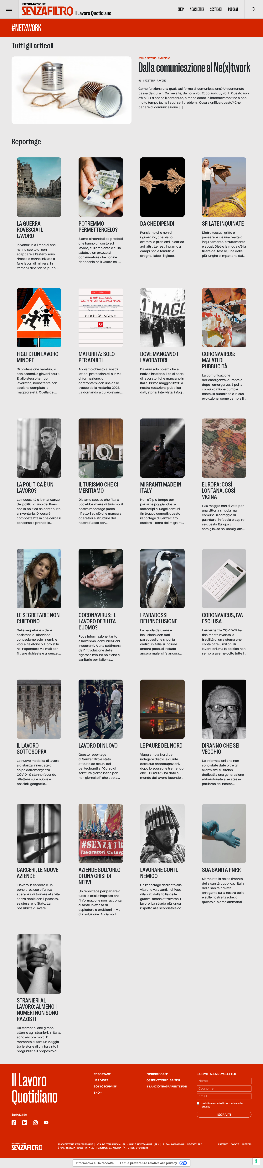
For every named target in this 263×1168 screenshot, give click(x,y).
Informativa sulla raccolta (95, 1163)
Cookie (235, 1144)
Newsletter (197, 9)
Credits (246, 1144)
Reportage (102, 1074)
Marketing (164, 58)
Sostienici (216, 9)
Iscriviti (224, 1115)
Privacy (223, 1144)
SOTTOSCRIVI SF (105, 1086)
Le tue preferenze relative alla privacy (148, 1163)
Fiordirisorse (157, 1074)
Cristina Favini (154, 80)
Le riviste (101, 1080)
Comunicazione (147, 58)
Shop (181, 9)
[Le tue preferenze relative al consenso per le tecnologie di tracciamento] (256, 1161)
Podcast (233, 9)
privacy (206, 1107)
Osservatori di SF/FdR (163, 1080)
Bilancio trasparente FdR (167, 1086)
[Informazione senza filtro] (27, 1146)
